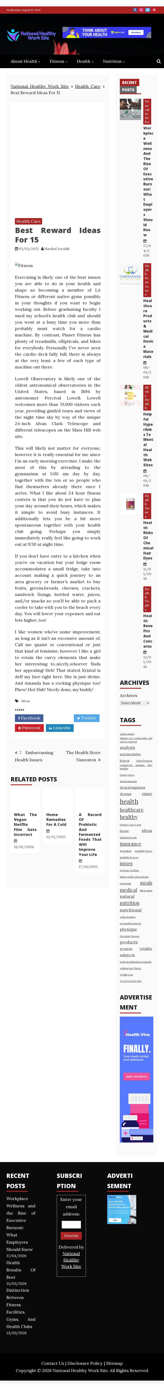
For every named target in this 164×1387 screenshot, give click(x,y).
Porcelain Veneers (129, 936)
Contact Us (52, 1363)
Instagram (141, 10)
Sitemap (114, 1363)
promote (126, 949)
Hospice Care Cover (130, 824)
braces (124, 761)
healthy (129, 817)
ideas (25, 701)
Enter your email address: (71, 1233)
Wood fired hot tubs (130, 981)
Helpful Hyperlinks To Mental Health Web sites (148, 439)
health (129, 801)
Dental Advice (127, 774)
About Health (24, 61)
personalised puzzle (130, 923)
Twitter (147, 10)
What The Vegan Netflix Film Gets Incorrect (25, 824)
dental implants (132, 787)
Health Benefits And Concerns (148, 631)
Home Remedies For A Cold (56, 819)
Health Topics (147, 599)
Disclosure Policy (85, 1363)
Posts (128, 89)
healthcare (132, 810)
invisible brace (143, 851)
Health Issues (147, 506)
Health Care (87, 86)
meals (146, 883)
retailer (146, 948)
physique (128, 929)
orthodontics (128, 917)
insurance (130, 844)
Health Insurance (147, 280)
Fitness (57, 61)
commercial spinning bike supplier (136, 767)
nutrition (129, 903)
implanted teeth (128, 837)
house (124, 831)
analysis (127, 747)
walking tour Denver (130, 968)
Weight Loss (126, 974)
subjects (127, 955)
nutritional (131, 910)
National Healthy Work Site (40, 86)
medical (128, 890)
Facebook (135, 10)
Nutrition (112, 61)
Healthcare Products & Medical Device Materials (148, 328)
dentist (126, 794)
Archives (128, 695)
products (129, 942)
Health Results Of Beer (20, 1270)
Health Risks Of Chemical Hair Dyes (148, 540)
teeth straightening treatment (135, 961)
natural (127, 896)
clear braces (144, 761)
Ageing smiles (127, 733)
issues (126, 863)
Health (83, 61)
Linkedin (61, 727)
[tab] (129, 82)
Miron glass (146, 890)
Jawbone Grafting (129, 870)
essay (147, 793)
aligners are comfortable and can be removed (136, 740)
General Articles (147, 111)
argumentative (130, 754)
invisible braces (129, 857)
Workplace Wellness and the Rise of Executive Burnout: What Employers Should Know (148, 181)
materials (125, 883)
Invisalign (126, 851)
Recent (129, 82)
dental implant (128, 781)
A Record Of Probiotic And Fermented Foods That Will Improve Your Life (90, 834)
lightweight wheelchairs (134, 876)
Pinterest (154, 10)
